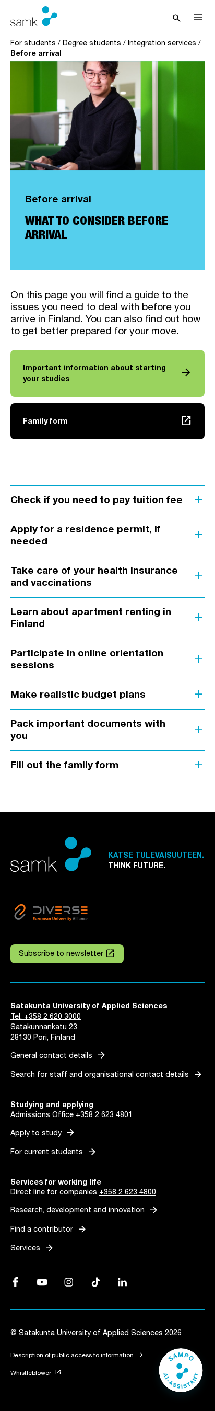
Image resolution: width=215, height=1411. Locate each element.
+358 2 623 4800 (127, 1192)
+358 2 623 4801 (104, 1114)
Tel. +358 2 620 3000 (45, 1016)
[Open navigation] (198, 17)
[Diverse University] (50, 914)
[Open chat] (181, 1375)
